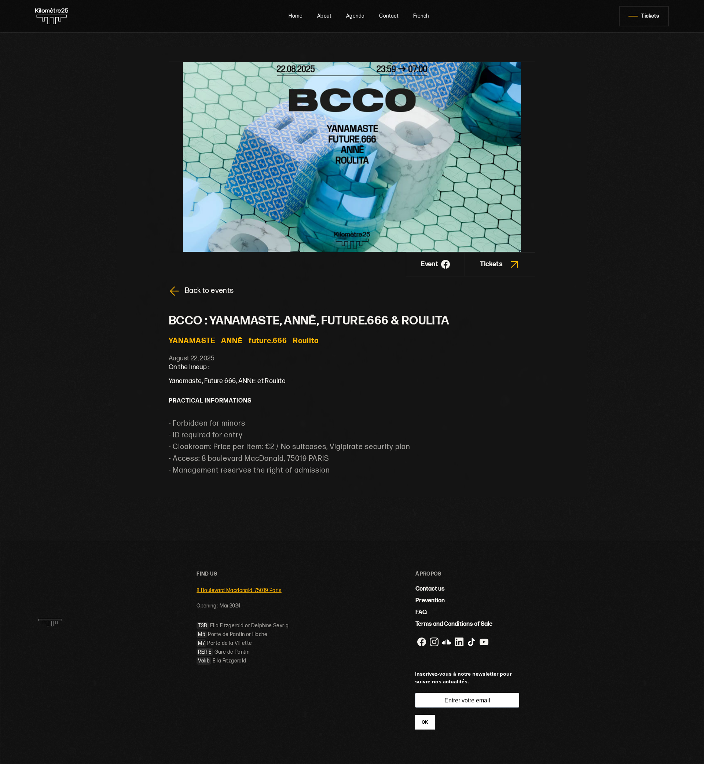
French (421, 16)
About (324, 16)
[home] (67, 16)
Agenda (355, 16)
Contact (389, 16)
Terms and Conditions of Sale (453, 624)
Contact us (430, 588)
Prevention (430, 600)
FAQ (421, 612)
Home (295, 16)
